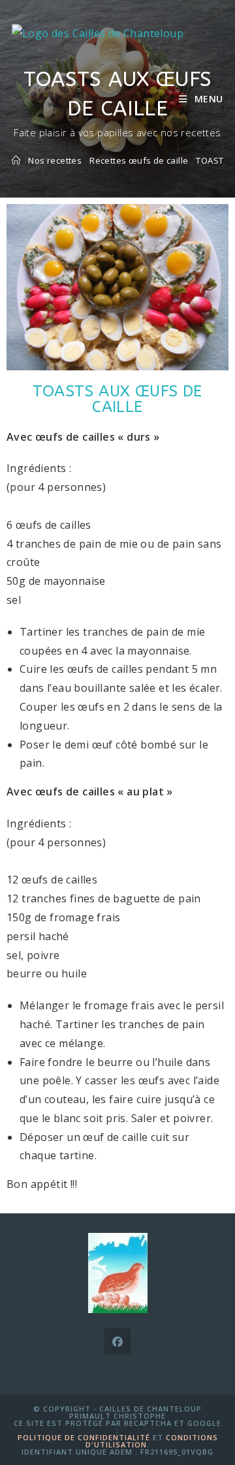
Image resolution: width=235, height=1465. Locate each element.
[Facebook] (117, 1341)
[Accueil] (16, 160)
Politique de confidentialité (84, 1437)
